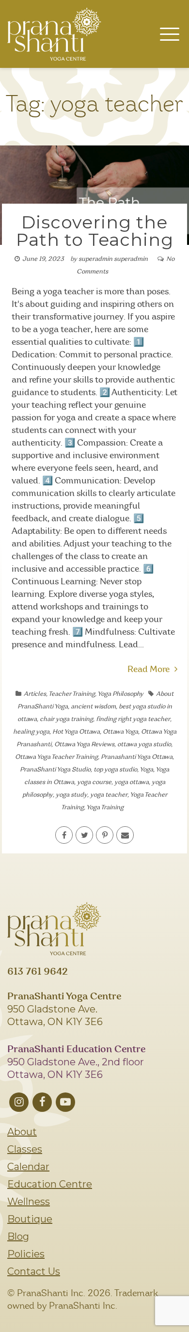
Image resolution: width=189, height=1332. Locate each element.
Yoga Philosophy (120, 694)
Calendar (28, 1166)
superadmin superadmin (113, 259)
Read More (148, 669)
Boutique (29, 1219)
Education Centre (49, 1184)
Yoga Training (105, 807)
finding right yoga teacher (133, 719)
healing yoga (31, 732)
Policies (26, 1254)
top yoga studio (115, 770)
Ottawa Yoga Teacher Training (56, 757)
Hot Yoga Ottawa (76, 732)
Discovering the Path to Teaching (94, 230)
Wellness (28, 1201)
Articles (35, 694)
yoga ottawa (131, 782)
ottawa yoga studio (144, 744)
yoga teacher (108, 795)
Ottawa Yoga (120, 732)
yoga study (71, 795)
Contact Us (33, 1271)
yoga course (94, 782)
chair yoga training (66, 719)
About (22, 1132)
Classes (24, 1149)
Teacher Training (71, 694)
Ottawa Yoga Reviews (84, 744)
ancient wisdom (93, 707)
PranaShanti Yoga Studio (55, 770)
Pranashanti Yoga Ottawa (137, 757)
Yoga (146, 770)
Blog (18, 1236)
